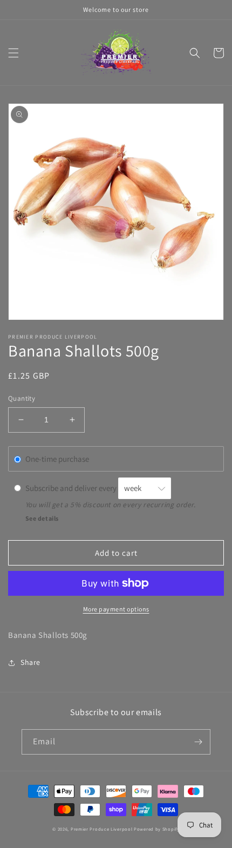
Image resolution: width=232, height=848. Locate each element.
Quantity (21, 398)
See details (42, 518)
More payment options (116, 609)
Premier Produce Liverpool (102, 829)
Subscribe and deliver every (71, 488)
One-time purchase (57, 459)
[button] (13, 53)
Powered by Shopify (157, 829)
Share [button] (30, 662)
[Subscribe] (198, 742)
